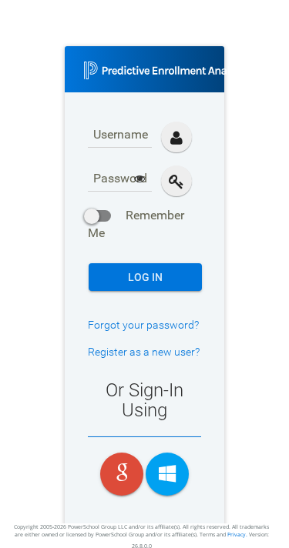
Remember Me (136, 224)
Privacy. (237, 534)
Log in (145, 277)
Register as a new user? (144, 352)
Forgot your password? (143, 325)
